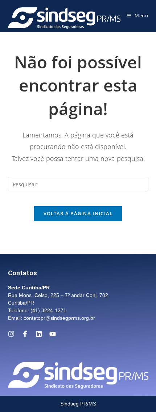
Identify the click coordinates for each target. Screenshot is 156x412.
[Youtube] (52, 334)
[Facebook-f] (25, 334)
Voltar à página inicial (78, 213)
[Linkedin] (39, 334)
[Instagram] (11, 334)
